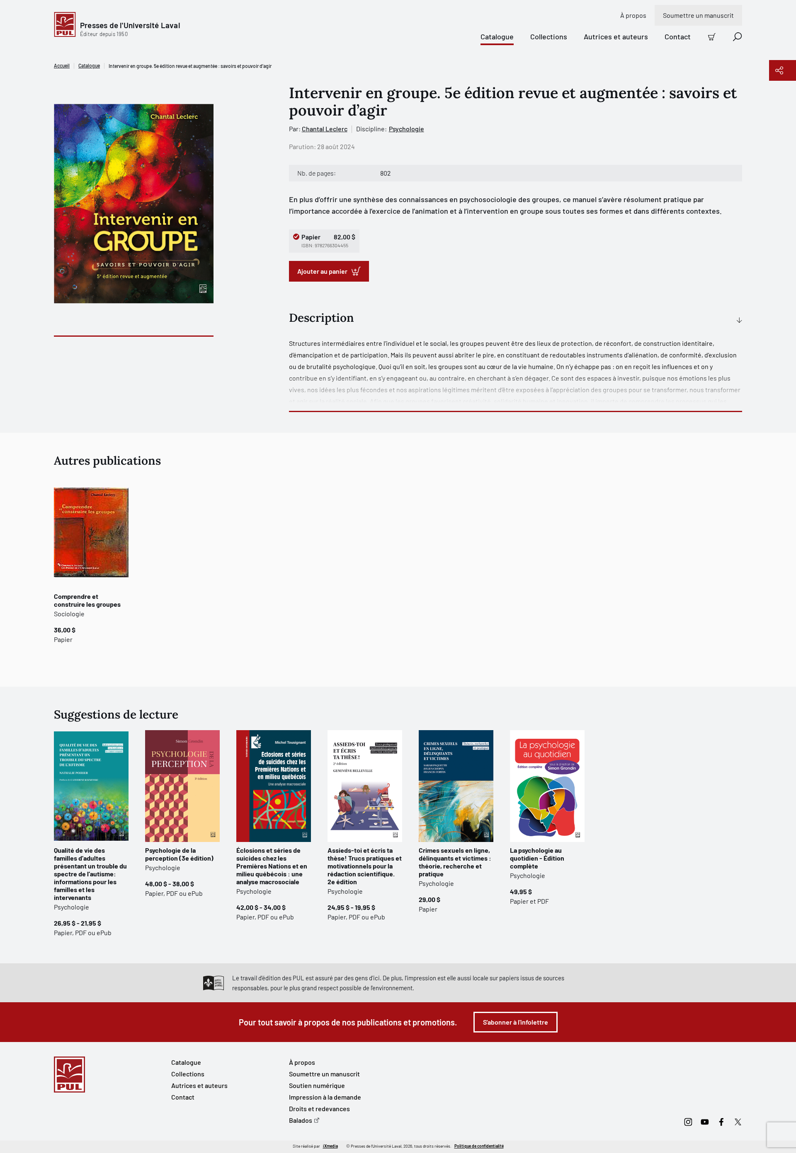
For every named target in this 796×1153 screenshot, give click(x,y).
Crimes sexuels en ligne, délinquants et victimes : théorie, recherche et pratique (455, 862)
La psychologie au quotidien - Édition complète (537, 858)
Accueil (62, 65)
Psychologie (406, 129)
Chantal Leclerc (324, 129)
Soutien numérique (317, 1085)
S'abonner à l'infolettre (515, 1022)
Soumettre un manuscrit (698, 15)
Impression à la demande (325, 1097)
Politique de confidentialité (479, 1145)
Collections (548, 36)
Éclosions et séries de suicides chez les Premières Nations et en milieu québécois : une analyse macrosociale (271, 865)
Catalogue (497, 36)
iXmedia (330, 1145)
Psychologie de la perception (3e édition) (179, 854)
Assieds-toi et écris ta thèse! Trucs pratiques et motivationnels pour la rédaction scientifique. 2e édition (365, 865)
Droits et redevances (319, 1108)
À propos (633, 15)
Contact (678, 36)
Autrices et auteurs (616, 36)
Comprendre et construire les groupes (87, 600)
